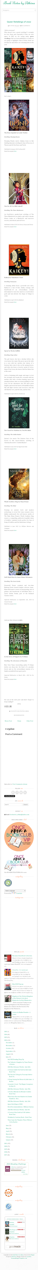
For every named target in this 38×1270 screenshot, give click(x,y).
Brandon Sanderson (15, 1233)
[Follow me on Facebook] (17, 792)
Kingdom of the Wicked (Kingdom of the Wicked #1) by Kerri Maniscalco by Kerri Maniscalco (22, 998)
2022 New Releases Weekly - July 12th (19, 1101)
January (8, 1140)
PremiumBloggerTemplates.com (19, 1258)
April (7, 1131)
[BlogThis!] (7, 706)
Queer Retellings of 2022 (19, 22)
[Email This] (5, 706)
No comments (26, 25)
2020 (5, 1146)
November (9, 1045)
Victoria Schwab (14, 1226)
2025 (5, 1031)
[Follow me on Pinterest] (21, 792)
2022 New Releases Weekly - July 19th (19, 1089)
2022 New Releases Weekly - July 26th (19, 1067)
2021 (5, 1143)
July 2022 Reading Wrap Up (16, 1059)
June (7, 1125)
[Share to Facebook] (11, 706)
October (8, 1048)
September (9, 1051)
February (8, 1137)
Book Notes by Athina (19, 3)
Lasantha (29, 1256)
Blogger (32, 1255)
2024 (5, 1034)
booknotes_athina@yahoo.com (19, 814)
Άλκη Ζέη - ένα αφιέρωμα (20, 970)
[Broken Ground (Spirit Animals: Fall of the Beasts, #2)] (7, 1226)
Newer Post (8, 721)
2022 (5, 1040)
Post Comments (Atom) (20, 784)
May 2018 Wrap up (17, 984)
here (15, 151)
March (8, 1134)
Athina (13, 25)
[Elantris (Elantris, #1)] (7, 1241)
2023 (5, 1037)
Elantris (11, 1237)
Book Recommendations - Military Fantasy (21, 1107)
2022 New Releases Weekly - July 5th (19, 1110)
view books (25, 1174)
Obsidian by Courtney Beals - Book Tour (20, 1117)
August (8, 1054)
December (9, 1042)
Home (19, 721)
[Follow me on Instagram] (13, 792)
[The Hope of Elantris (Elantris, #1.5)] (7, 1234)
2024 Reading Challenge (16, 1164)
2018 (5, 1152)
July (7, 1057)
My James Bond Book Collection (22, 956)
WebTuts (13, 1256)
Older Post (30, 721)
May (7, 1128)
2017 (5, 1155)
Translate (19, 893)
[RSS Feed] (25, 792)
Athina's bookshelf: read (15, 1219)
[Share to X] (9, 706)
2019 (5, 1149)
